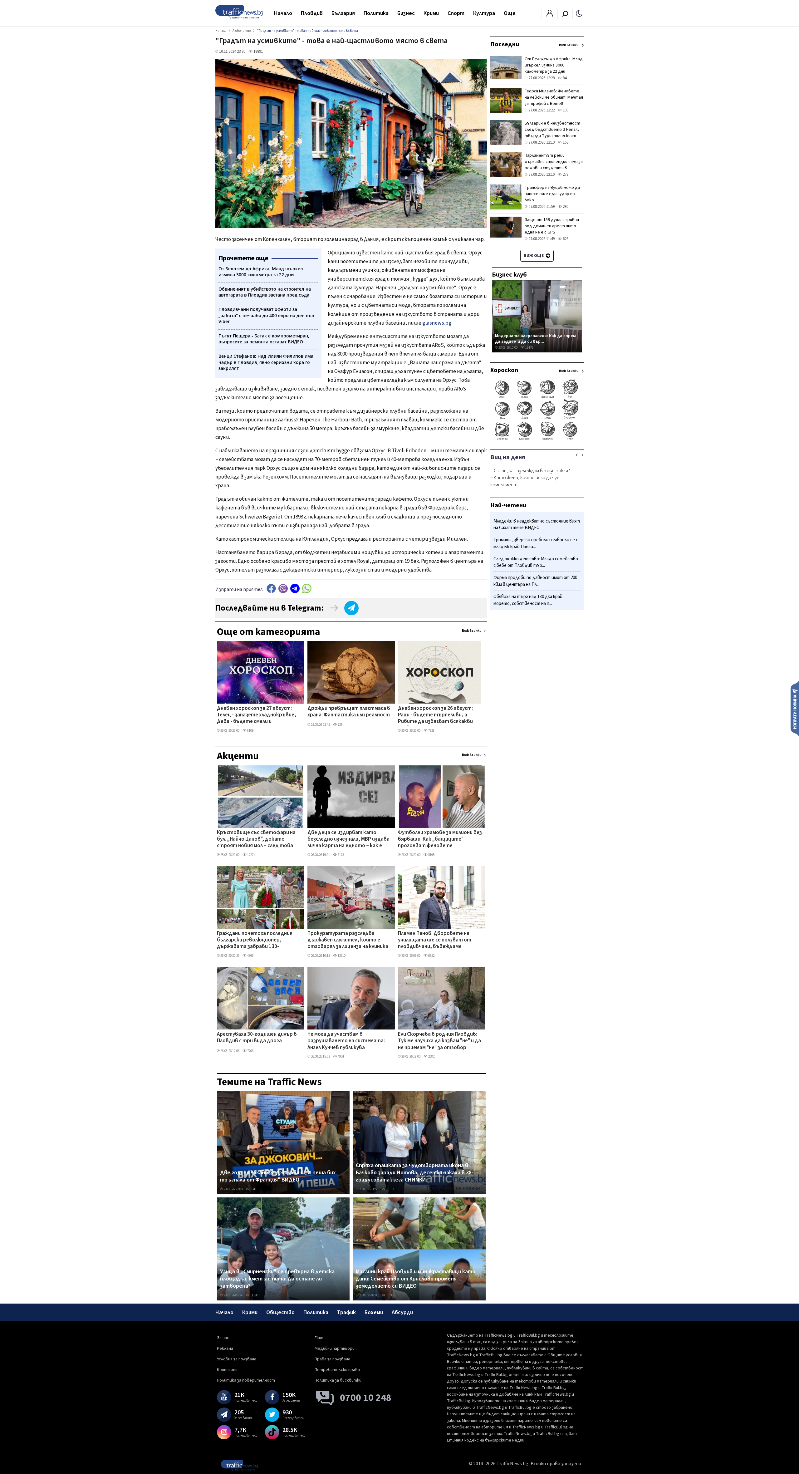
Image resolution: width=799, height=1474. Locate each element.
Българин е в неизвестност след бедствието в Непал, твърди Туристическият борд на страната (552, 132)
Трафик (346, 1312)
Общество (280, 1312)
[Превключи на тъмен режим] (579, 13)
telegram (295, 588)
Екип (319, 1338)
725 (339, 724)
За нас (223, 1338)
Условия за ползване (237, 1359)
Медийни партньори (335, 1348)
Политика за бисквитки (338, 1380)
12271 (251, 854)
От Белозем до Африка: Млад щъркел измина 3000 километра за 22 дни (554, 65)
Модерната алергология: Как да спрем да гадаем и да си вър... (535, 338)
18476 (529, 347)
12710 (341, 955)
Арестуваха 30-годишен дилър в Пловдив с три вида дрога (257, 1037)
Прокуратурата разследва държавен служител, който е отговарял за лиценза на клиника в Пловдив (347, 940)
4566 (250, 955)
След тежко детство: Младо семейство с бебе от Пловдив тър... (535, 562)
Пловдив (312, 13)
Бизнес (406, 13)
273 (565, 174)
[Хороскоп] (537, 439)
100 (565, 110)
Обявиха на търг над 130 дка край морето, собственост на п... (527, 600)
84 (564, 78)
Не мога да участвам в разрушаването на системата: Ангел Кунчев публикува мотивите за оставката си (346, 1041)
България (343, 13)
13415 (254, 1189)
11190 (254, 1295)
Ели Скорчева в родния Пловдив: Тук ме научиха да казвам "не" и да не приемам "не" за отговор (439, 1041)
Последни (504, 44)
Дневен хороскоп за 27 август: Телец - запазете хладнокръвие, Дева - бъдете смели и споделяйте (256, 715)
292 (565, 206)
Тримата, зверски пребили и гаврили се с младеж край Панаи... (535, 543)
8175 (340, 854)
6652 (431, 955)
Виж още (534, 256)
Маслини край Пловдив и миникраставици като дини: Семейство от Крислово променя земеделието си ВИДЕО (415, 1279)
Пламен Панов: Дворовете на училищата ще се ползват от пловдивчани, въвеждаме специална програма (434, 940)
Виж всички (472, 630)
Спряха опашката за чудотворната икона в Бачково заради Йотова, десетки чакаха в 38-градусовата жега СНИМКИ (414, 1173)
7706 (250, 1051)
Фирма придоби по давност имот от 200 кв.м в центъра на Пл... (535, 581)
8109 (250, 730)
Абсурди (402, 1312)
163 (565, 142)
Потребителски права (337, 1370)
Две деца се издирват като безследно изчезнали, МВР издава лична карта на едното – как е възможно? (348, 839)
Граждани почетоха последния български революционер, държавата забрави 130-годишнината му (254, 940)
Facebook (271, 588)
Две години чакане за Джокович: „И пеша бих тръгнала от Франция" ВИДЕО (278, 1176)
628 (565, 239)
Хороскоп (504, 370)
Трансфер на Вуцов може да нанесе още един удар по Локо (552, 193)
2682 (431, 1056)
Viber (283, 588)
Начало (283, 13)
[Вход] (550, 15)
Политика (376, 13)
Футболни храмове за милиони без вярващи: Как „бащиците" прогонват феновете (440, 839)
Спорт (456, 13)
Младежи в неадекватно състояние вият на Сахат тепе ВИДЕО (536, 524)
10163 (389, 1189)
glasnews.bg (437, 323)
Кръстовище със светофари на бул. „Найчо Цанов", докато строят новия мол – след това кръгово (256, 839)
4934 (340, 1056)
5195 (431, 854)
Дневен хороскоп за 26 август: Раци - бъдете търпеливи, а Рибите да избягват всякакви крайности (435, 715)
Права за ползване (332, 1359)
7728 (431, 730)
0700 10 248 (365, 1398)
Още (510, 13)
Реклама (225, 1348)
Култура (484, 13)
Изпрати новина (795, 708)
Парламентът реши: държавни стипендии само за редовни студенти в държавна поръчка (554, 164)
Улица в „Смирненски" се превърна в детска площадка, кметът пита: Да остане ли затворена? (277, 1279)
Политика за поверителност (246, 1380)
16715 (389, 1295)
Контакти (227, 1370)
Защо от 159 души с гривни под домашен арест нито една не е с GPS (552, 226)
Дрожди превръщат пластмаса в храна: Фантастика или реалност (348, 712)
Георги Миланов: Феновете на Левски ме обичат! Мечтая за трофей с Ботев (554, 97)
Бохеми (374, 1312)
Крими (431, 13)
